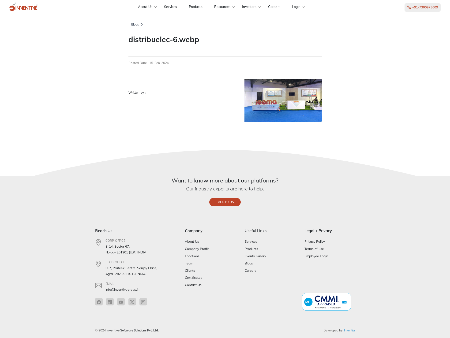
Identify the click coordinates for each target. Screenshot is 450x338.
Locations (192, 256)
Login (296, 7)
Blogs (135, 24)
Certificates (193, 277)
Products (195, 7)
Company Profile (197, 249)
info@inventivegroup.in (122, 289)
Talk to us (225, 202)
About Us (145, 7)
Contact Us (193, 285)
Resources (222, 7)
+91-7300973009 (425, 7)
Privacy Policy (314, 241)
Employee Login (316, 256)
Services (170, 7)
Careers (274, 7)
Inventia (349, 330)
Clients (190, 270)
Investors (249, 7)
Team (189, 263)
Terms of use (314, 249)
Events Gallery (255, 256)
